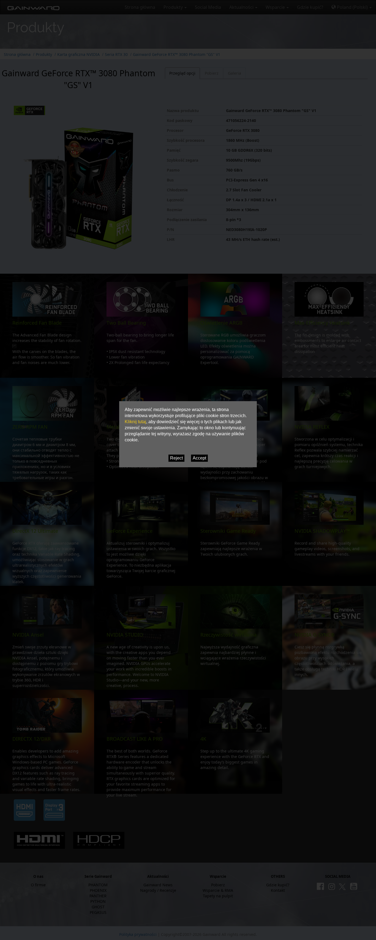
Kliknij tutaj (135, 421)
